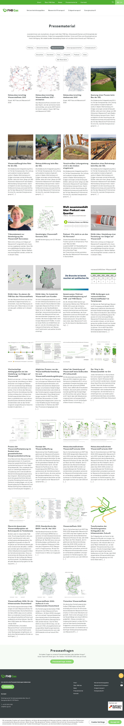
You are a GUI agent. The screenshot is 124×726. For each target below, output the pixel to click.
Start (39, 2)
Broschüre (39, 54)
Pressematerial (71, 2)
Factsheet (50, 54)
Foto (58, 54)
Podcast (77, 54)
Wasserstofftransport (56, 10)
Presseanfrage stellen (62, 661)
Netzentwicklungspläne (36, 10)
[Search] (113, 2)
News (60, 2)
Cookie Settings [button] (98, 722)
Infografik (67, 54)
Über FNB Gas (50, 2)
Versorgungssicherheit (74, 48)
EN (121, 2)
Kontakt (84, 2)
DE (118, 2)
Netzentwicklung (42, 48)
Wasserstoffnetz (57, 48)
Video (85, 54)
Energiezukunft (90, 10)
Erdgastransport (74, 10)
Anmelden (7, 687)
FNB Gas (30, 48)
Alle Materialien (62, 60)
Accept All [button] (115, 722)
